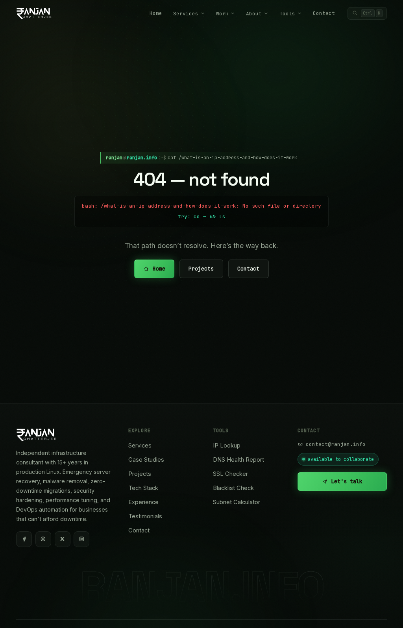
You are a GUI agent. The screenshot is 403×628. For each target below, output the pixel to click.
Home (156, 13)
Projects (201, 268)
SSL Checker (230, 473)
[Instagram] (43, 539)
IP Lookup (226, 445)
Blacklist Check (233, 488)
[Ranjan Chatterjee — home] (34, 13)
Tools (287, 13)
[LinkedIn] (81, 539)
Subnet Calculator (236, 502)
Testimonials (145, 516)
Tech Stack (143, 488)
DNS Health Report (238, 459)
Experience (143, 502)
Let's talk (346, 481)
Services (185, 13)
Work (222, 13)
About (254, 13)
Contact (324, 13)
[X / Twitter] (62, 539)
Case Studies (146, 459)
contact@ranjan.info (336, 444)
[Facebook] (24, 539)
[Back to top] (383, 613)
